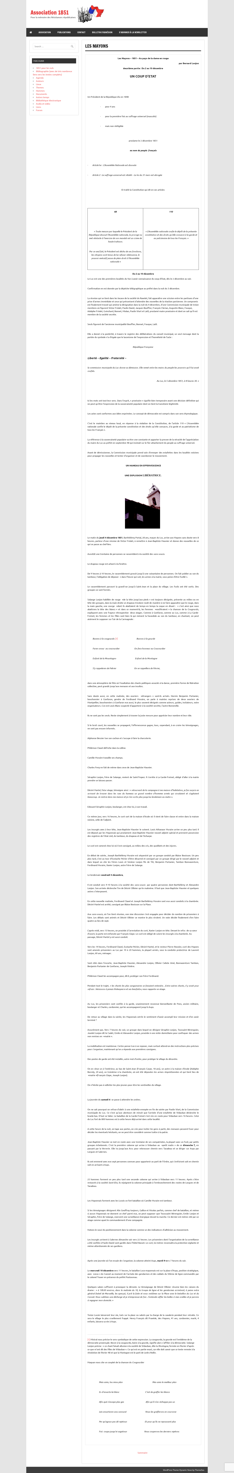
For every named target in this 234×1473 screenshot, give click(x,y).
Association (45, 32)
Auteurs (40, 81)
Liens (38, 106)
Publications (64, 32)
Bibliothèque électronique (48, 100)
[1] (116, 638)
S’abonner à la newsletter (133, 32)
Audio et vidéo (43, 103)
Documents (41, 94)
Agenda (39, 77)
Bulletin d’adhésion (102, 32)
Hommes (40, 90)
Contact (81, 32)
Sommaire (142, 1452)
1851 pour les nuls (45, 68)
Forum (39, 110)
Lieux (38, 84)
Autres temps (42, 97)
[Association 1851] (90, 22)
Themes (40, 87)
